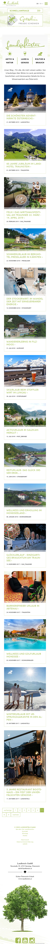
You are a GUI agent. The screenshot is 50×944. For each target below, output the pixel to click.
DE (37, 3)
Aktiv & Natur (10, 61)
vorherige (8, 810)
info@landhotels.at (25, 868)
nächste (16, 814)
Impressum (25, 840)
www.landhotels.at (25, 879)
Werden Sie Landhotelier (25, 829)
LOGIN (25, 844)
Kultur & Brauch (40, 61)
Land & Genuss (25, 61)
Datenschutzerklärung (25, 842)
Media (25, 835)
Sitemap (25, 833)
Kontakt (25, 831)
